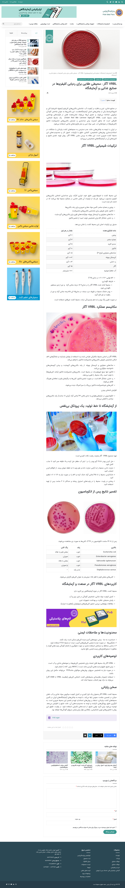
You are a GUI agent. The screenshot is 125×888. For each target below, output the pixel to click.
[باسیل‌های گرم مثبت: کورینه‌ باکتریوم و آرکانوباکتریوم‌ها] (81, 757)
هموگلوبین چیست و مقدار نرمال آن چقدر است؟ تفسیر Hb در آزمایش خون (17, 61)
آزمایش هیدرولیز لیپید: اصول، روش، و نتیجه (106, 766)
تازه (36, 33)
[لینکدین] (90, 735)
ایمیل (115, 819)
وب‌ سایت (77, 819)
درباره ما (20, 2)
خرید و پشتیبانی (115, 868)
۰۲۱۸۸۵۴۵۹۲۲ (52, 864)
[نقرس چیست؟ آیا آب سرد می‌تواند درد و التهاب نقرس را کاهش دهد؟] (33, 52)
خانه (114, 73)
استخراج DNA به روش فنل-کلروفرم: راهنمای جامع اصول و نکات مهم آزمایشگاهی (18, 42)
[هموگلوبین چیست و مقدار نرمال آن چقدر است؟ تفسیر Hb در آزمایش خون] (33, 61)
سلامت (72, 24)
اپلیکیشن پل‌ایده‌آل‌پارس (83, 855)
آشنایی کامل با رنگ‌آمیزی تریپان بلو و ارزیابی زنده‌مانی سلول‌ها (17, 79)
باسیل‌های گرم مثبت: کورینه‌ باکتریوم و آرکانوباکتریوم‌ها (81, 766)
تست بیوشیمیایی (45, 24)
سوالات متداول (116, 862)
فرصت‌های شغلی (85, 871)
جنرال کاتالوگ (86, 862)
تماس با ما (5, 2)
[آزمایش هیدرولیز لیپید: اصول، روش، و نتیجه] (106, 757)
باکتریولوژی (99, 79)
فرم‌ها (88, 868)
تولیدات (118, 855)
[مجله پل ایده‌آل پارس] (112, 12)
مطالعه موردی (34, 24)
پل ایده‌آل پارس (118, 24)
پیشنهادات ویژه (86, 874)
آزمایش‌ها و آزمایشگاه (104, 24)
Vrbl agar (56, 717)
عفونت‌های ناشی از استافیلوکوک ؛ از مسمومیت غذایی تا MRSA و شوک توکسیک (17, 70)
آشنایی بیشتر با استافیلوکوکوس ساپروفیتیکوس (59, 766)
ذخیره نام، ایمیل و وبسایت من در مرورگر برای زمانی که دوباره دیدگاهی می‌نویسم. (94, 827)
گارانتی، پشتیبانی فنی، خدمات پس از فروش (108, 871)
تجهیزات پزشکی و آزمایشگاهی (86, 24)
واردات (118, 858)
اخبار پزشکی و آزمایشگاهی (60, 24)
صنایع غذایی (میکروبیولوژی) (92, 73)
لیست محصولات (85, 865)
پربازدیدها (24, 33)
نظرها (11, 33)
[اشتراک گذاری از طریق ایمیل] (85, 735)
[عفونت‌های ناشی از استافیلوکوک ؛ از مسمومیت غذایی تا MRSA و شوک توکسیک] (33, 71)
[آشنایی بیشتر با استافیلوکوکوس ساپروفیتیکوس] (57, 757)
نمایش (103, 100)
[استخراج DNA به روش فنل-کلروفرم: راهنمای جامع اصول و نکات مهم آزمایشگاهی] (33, 43)
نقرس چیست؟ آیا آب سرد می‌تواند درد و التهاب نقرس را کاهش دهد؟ (18, 52)
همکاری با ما (13, 2)
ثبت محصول (86, 858)
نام (115, 811)
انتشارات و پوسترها (85, 877)
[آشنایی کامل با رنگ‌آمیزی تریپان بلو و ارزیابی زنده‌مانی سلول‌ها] (33, 80)
